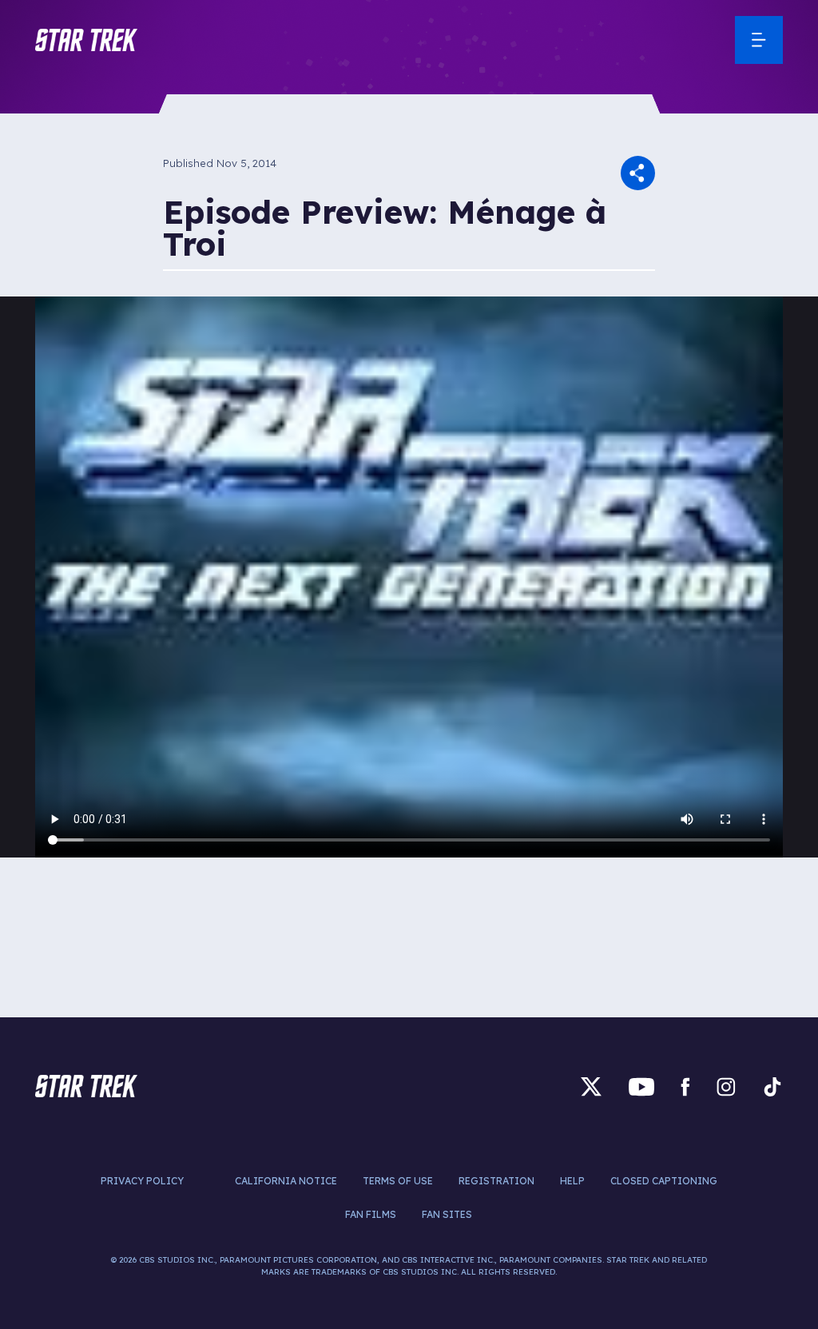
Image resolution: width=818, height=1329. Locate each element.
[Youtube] (641, 1086)
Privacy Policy (142, 1181)
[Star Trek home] (86, 1086)
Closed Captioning (663, 1181)
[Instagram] (726, 1086)
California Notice (286, 1181)
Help (572, 1181)
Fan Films (370, 1214)
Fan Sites (447, 1214)
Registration (496, 1181)
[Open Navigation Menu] (759, 40)
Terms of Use (398, 1181)
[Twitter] (591, 1086)
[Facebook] (685, 1086)
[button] (86, 40)
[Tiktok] (772, 1086)
